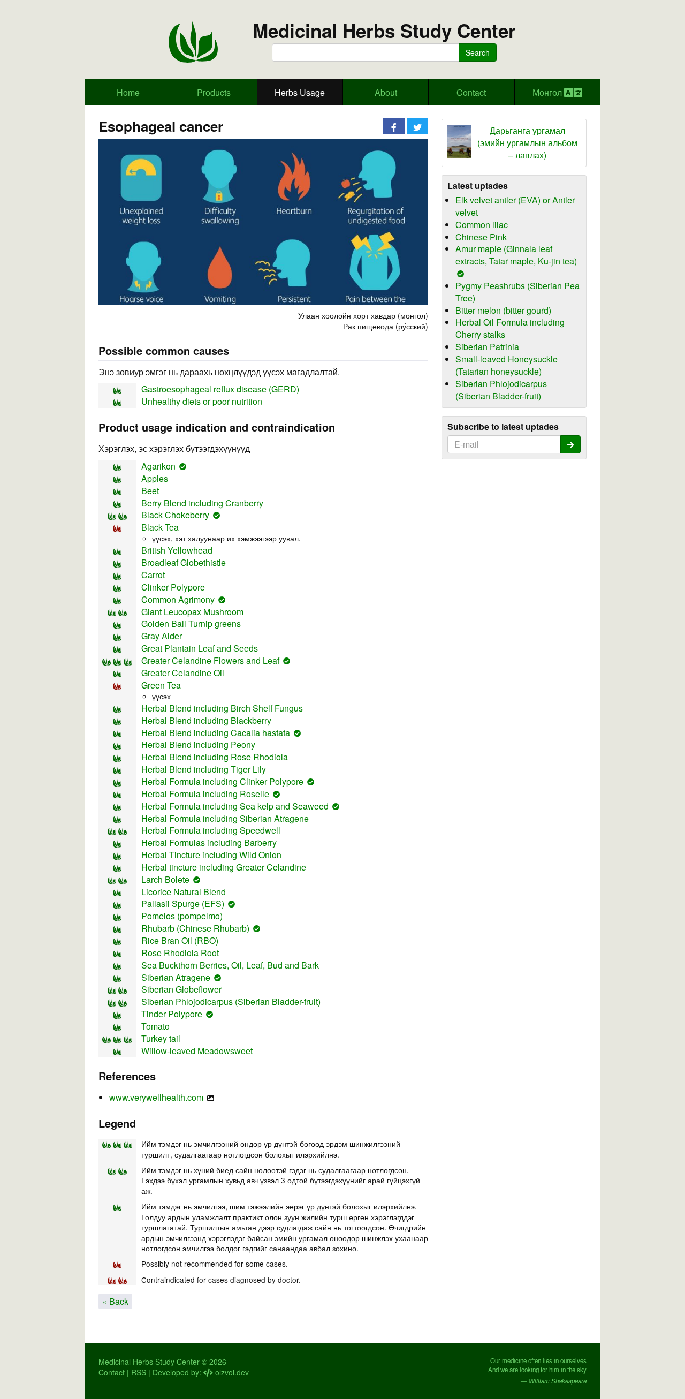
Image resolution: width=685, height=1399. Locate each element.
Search (478, 52)
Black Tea (160, 527)
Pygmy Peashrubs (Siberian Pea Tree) (517, 291)
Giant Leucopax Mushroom (192, 612)
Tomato (155, 1026)
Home (128, 92)
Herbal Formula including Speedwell (210, 830)
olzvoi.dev (231, 1372)
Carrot (153, 575)
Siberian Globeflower (181, 989)
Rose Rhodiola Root (180, 953)
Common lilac (481, 224)
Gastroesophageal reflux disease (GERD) (220, 389)
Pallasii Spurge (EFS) (182, 903)
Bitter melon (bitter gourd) (503, 310)
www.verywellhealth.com (156, 1097)
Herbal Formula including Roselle (205, 794)
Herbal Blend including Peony (198, 744)
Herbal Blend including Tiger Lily (203, 769)
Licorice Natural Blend (183, 892)
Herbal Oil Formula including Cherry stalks (510, 328)
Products (214, 92)
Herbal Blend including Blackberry (206, 720)
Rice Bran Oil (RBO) (179, 940)
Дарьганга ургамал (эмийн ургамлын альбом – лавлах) (527, 143)
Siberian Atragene (175, 977)
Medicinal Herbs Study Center (384, 30)
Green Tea (161, 685)
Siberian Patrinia (487, 347)
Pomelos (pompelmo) (182, 916)
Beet (150, 491)
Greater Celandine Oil (182, 673)
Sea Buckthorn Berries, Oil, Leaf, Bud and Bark (230, 965)
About (386, 92)
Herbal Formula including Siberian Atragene (225, 818)
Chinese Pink (481, 237)
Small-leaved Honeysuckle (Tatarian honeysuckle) (506, 365)
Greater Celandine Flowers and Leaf (210, 660)
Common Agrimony (178, 599)
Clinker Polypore (173, 587)
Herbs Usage (300, 92)
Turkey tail (160, 1038)
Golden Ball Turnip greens (191, 623)
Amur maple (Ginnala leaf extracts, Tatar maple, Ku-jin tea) (516, 255)
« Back (115, 1301)
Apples (154, 478)
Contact (471, 92)
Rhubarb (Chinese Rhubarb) (195, 928)
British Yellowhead (176, 550)
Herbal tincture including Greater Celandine (223, 867)
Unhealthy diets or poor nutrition (201, 401)
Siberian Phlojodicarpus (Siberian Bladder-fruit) (231, 1001)
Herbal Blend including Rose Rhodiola (214, 757)
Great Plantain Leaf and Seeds (199, 648)
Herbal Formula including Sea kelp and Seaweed (235, 806)
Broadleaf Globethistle (183, 562)
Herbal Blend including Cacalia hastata (215, 733)
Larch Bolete (165, 879)
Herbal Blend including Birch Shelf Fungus (222, 708)
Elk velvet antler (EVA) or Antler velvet (515, 206)
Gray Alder (161, 636)
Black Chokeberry (175, 515)
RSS (138, 1372)
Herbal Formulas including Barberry (209, 842)
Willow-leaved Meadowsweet (197, 1051)
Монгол (548, 92)
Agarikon (158, 466)
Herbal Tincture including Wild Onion (211, 855)
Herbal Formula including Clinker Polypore (222, 781)
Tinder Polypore (171, 1014)
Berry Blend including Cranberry (202, 503)
